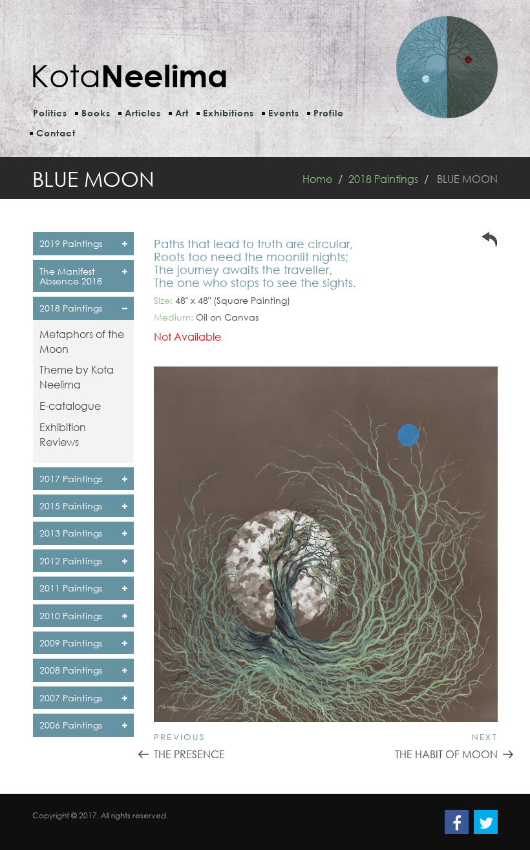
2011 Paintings (70, 588)
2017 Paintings (70, 479)
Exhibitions (228, 112)
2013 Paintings (70, 533)
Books (96, 112)
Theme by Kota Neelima (76, 377)
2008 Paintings (70, 670)
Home (317, 179)
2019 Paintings (70, 243)
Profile (328, 112)
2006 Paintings (70, 725)
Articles (143, 112)
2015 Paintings (70, 506)
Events (283, 112)
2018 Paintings (383, 179)
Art (182, 112)
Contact (56, 132)
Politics (50, 112)
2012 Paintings (70, 561)
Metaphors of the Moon (81, 341)
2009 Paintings (70, 643)
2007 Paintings (70, 698)
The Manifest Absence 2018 (70, 276)
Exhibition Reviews (62, 434)
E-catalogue (70, 405)
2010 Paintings (70, 616)
